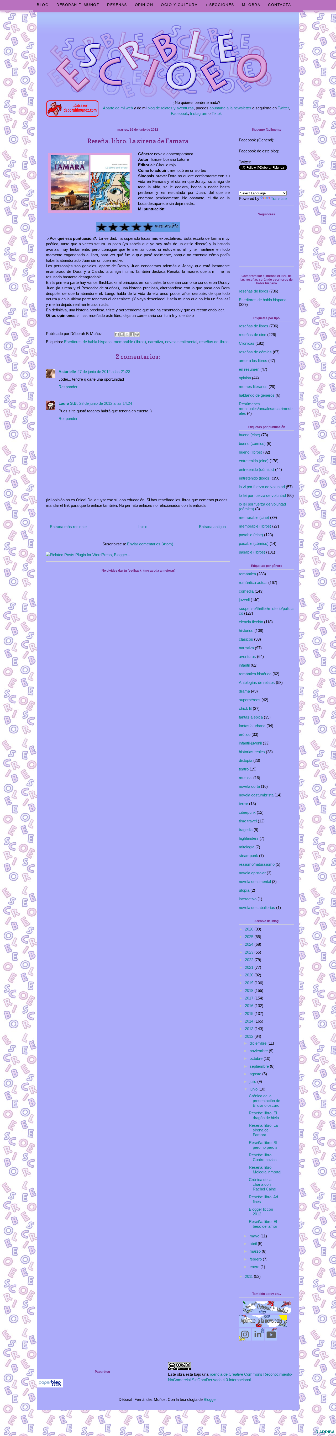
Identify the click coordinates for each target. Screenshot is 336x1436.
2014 (249, 1021)
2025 (249, 936)
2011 (249, 1276)
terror (243, 803)
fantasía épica (251, 717)
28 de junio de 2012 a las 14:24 (105, 403)
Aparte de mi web (118, 108)
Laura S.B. (68, 403)
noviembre (259, 1051)
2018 (249, 990)
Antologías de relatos (257, 682)
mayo (255, 1236)
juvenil (244, 600)
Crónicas (246, 343)
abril (254, 1243)
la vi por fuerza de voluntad (262, 487)
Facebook (179, 113)
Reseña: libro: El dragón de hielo (264, 1115)
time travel (248, 821)
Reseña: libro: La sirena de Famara (263, 1130)
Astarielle (67, 371)
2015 (249, 1013)
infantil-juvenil (250, 743)
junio (254, 1089)
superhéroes (249, 700)
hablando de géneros (257, 395)
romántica (247, 574)
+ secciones (219, 5)
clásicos (246, 639)
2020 (249, 975)
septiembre (260, 1066)
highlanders (249, 838)
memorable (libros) (130, 341)
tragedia (246, 829)
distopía (245, 760)
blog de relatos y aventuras (171, 108)
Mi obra (251, 5)
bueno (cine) (249, 435)
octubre (257, 1058)
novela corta (249, 786)
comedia (246, 591)
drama (244, 691)
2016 (249, 1005)
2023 (249, 952)
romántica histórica (255, 674)
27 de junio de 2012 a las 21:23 (103, 371)
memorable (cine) (254, 517)
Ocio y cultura (179, 5)
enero (255, 1266)
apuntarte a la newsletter (230, 108)
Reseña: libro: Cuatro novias (263, 1157)
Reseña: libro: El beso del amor (263, 1223)
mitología (246, 847)
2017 (249, 998)
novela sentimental (181, 341)
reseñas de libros (214, 341)
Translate (279, 198)
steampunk (248, 855)
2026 (249, 929)
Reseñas (117, 5)
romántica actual (253, 582)
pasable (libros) (252, 552)
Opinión (144, 5)
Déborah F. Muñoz (77, 5)
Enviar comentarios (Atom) (150, 544)
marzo (256, 1251)
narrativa (155, 341)
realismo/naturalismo (257, 864)
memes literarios (253, 386)
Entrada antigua (212, 526)
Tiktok (217, 113)
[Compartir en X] (127, 334)
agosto (256, 1074)
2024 (249, 944)
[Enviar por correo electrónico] (117, 334)
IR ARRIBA (324, 1432)
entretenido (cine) (254, 461)
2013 (249, 1029)
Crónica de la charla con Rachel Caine (262, 1184)
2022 (249, 960)
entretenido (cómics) (256, 469)
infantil (244, 665)
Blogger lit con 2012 (261, 1211)
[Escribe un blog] (122, 334)
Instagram (198, 113)
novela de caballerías (257, 907)
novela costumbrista (256, 795)
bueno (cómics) (252, 443)
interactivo (247, 899)
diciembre (258, 1043)
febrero (256, 1259)
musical (245, 777)
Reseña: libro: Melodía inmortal (265, 1169)
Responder (68, 387)
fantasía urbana (252, 726)
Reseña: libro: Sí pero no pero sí (264, 1145)
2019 (249, 983)
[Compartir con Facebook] (132, 334)
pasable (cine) (251, 535)
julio (253, 1081)
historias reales (252, 751)
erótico (244, 734)
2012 (249, 1036)
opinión (245, 378)
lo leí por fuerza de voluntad (262, 495)
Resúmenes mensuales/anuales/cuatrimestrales (266, 409)
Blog (43, 5)
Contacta (279, 5)
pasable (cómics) (254, 543)
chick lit (245, 708)
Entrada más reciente (68, 526)
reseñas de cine (252, 334)
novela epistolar (252, 873)
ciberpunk (247, 812)
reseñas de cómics (255, 352)
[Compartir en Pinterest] (137, 334)
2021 (249, 967)
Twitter (283, 108)
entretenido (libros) (255, 478)
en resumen (249, 369)
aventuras (247, 656)
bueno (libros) (250, 452)
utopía (244, 890)
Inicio (142, 526)
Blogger (210, 1399)
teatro (244, 769)
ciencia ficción (251, 622)
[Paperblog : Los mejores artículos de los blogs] (50, 1386)
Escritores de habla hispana (88, 341)
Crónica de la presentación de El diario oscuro (264, 1101)
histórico (246, 630)
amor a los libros (253, 360)
